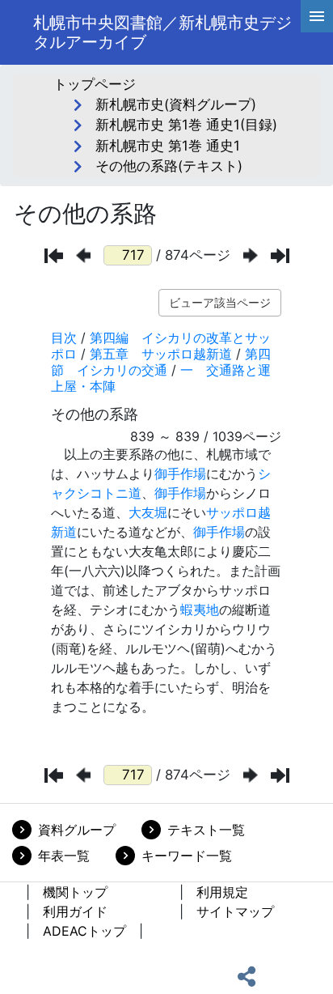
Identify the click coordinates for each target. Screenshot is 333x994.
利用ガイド (75, 911)
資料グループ (77, 830)
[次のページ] (250, 255)
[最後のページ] (280, 255)
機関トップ (75, 892)
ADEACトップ (84, 931)
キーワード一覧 (186, 855)
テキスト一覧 (206, 830)
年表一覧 (64, 855)
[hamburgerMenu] (317, 16)
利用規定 (222, 892)
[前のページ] (83, 255)
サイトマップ (235, 911)
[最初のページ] (53, 255)
